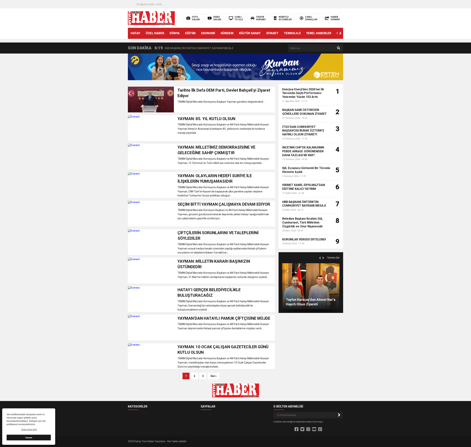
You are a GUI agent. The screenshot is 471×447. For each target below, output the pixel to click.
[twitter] (302, 429)
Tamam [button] (28, 438)
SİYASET (272, 33)
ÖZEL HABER (155, 33)
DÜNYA (175, 33)
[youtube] (314, 429)
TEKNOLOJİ (292, 33)
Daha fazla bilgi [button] (29, 429)
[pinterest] (320, 429)
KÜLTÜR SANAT (250, 33)
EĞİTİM (190, 33)
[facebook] (296, 429)
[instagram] (308, 429)
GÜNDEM (227, 33)
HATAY (135, 33)
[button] (340, 33)
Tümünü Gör (333, 257)
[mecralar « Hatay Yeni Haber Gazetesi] (151, 17)
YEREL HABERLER (318, 33)
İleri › (214, 376)
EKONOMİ (208, 33)
